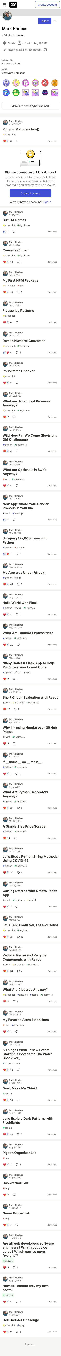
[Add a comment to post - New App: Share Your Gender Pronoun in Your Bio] (14, 520)
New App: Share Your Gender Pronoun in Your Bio (26, 506)
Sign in (47, 202)
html (6, 1025)
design (7, 1093)
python (7, 444)
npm (20, 285)
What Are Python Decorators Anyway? (25, 794)
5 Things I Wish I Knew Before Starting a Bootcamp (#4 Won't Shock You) (27, 1054)
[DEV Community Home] (13, 4)
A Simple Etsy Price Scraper (25, 826)
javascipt (18, 513)
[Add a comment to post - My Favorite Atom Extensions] (17, 1031)
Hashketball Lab (15, 1183)
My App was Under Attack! (24, 573)
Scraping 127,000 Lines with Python (25, 540)
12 (22, 936)
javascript (9, 134)
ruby (6, 1158)
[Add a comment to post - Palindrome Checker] (17, 383)
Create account (47, 4)
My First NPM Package (21, 280)
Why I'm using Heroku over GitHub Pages (30, 730)
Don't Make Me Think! (20, 1088)
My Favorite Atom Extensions (26, 1020)
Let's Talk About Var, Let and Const (30, 925)
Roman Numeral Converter (24, 341)
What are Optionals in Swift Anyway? (24, 472)
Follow (45, 21)
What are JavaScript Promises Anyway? (26, 403)
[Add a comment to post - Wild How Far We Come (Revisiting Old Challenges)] (17, 451)
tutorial (31, 900)
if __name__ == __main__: (22, 762)
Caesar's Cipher (15, 250)
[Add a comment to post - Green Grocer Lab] (17, 1225)
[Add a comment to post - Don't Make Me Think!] (19, 1100)
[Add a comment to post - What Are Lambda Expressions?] (19, 645)
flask (17, 577)
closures (22, 994)
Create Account (30, 193)
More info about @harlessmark (30, 106)
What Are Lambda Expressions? (28, 633)
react (6, 513)
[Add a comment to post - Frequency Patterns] (17, 322)
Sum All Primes (14, 220)
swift (6, 479)
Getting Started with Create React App (30, 893)
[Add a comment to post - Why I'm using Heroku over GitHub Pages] (15, 743)
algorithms (23, 225)
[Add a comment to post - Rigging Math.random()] (17, 141)
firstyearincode (11, 1063)
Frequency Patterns (18, 311)
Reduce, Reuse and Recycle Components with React (24, 957)
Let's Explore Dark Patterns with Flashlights (28, 1121)
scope (34, 994)
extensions (18, 1025)
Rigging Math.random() (21, 129)
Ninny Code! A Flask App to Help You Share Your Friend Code (28, 665)
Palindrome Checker (19, 371)
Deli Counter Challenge (21, 1320)
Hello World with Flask (20, 603)
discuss (8, 1260)
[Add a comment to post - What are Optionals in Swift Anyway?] (17, 486)
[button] (6, 83)
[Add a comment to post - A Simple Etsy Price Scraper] (16, 838)
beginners (23, 410)
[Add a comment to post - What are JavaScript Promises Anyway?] (15, 417)
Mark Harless (16, 121)
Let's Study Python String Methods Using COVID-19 (30, 859)
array (20, 1325)
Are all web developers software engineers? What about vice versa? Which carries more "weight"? (28, 1249)
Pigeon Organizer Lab (20, 1153)
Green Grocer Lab (16, 1213)
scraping (19, 547)
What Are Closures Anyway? (25, 990)
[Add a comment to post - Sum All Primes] (14, 232)
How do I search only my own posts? (26, 1288)
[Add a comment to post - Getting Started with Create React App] (17, 907)
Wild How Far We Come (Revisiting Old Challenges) (30, 437)
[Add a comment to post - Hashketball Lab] (15, 1195)
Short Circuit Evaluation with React (30, 697)
